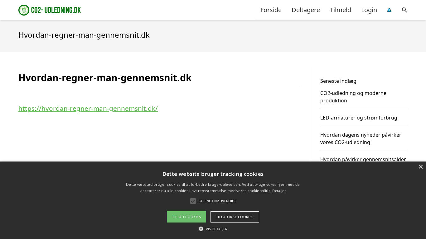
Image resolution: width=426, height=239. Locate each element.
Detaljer (278, 190)
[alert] (213, 200)
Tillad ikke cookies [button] (235, 216)
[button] (213, 229)
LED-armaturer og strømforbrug (358, 117)
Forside (271, 10)
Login (369, 10)
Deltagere (306, 10)
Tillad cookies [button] (186, 216)
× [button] (420, 167)
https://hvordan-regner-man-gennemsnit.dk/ (88, 108)
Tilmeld (340, 10)
